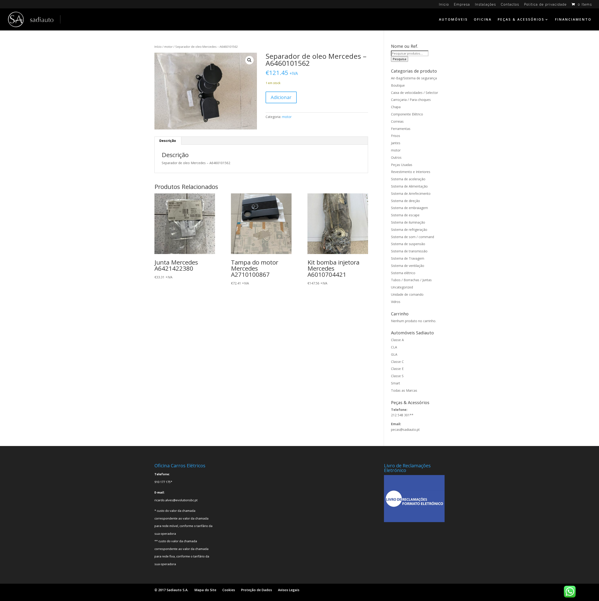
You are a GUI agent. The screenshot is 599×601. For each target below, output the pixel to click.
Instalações (485, 4)
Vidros (395, 301)
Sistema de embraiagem (409, 208)
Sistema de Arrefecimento (411, 193)
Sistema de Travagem (407, 258)
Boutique (398, 85)
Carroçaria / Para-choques (411, 99)
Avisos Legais (288, 590)
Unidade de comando (407, 294)
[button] (249, 60)
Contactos (510, 4)
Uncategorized (402, 287)
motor (168, 46)
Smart (395, 383)
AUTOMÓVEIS (453, 20)
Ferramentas (400, 128)
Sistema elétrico (403, 273)
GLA (394, 354)
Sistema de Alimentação (409, 186)
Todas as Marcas (404, 390)
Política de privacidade (545, 4)
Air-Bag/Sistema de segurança (414, 78)
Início (444, 4)
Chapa (396, 107)
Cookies (228, 590)
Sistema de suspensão (408, 244)
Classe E (397, 368)
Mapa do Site (205, 590)
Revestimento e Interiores (410, 172)
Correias (397, 121)
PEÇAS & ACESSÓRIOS (521, 20)
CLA (394, 347)
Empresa (462, 4)
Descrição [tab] (167, 140)
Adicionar (281, 97)
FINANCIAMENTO (573, 20)
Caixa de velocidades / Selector (414, 92)
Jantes (395, 143)
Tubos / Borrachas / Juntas (411, 280)
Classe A (397, 340)
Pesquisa (399, 59)
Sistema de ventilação (407, 265)
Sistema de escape (405, 215)
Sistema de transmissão (409, 251)
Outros (396, 157)
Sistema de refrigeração (409, 229)
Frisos (395, 135)
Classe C (397, 361)
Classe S (397, 376)
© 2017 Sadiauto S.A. (171, 590)
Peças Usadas (401, 164)
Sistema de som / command (412, 237)
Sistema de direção (405, 201)
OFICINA (483, 20)
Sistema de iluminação (408, 222)
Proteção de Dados (256, 590)
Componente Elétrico (407, 114)
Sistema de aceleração (408, 179)
